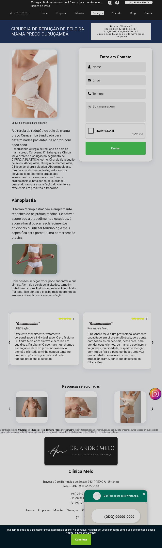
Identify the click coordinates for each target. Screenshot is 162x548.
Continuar (81, 539)
